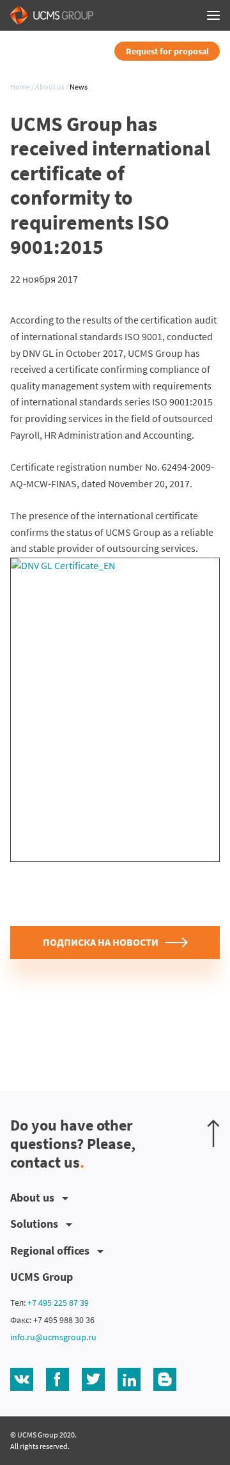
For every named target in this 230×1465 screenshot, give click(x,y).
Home (20, 87)
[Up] (213, 1133)
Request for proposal (167, 51)
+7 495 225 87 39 (58, 1302)
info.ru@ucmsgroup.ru (53, 1337)
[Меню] (213, 15)
